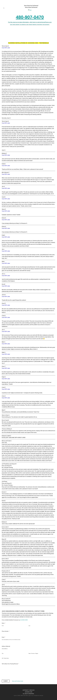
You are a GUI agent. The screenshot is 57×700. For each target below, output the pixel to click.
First (3, 625)
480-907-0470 (30, 17)
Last (29, 625)
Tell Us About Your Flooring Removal (10, 663)
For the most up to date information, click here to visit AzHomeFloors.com (30, 22)
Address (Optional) (6, 646)
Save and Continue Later (17, 681)
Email (3, 637)
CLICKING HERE (24, 619)
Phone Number (5, 631)
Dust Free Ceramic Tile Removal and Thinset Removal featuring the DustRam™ (30, 24)
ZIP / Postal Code (5, 658)
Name (3, 623)
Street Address (5, 648)
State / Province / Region (33, 653)
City (2, 653)
